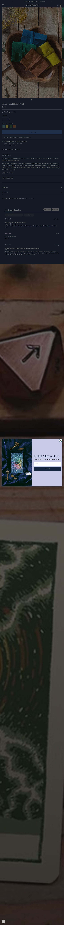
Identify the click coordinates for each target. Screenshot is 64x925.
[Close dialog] (60, 440)
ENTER (47, 469)
